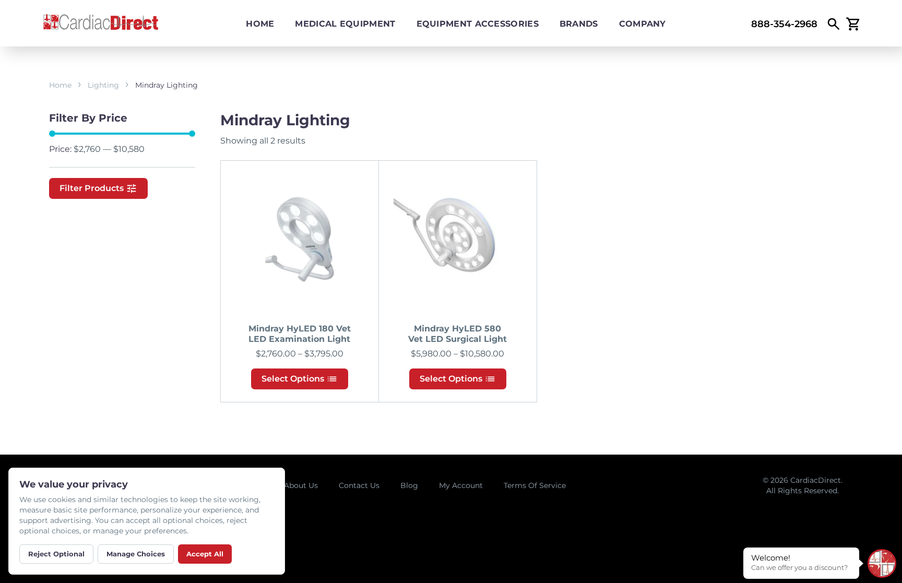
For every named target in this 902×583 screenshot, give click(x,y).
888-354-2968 (784, 24)
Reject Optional (56, 554)
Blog (409, 485)
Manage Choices (135, 554)
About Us (301, 485)
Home (260, 24)
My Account (461, 485)
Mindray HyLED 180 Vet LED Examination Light (299, 334)
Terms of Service (535, 485)
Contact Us (359, 485)
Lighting (103, 85)
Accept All (204, 554)
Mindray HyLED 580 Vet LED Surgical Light (457, 334)
